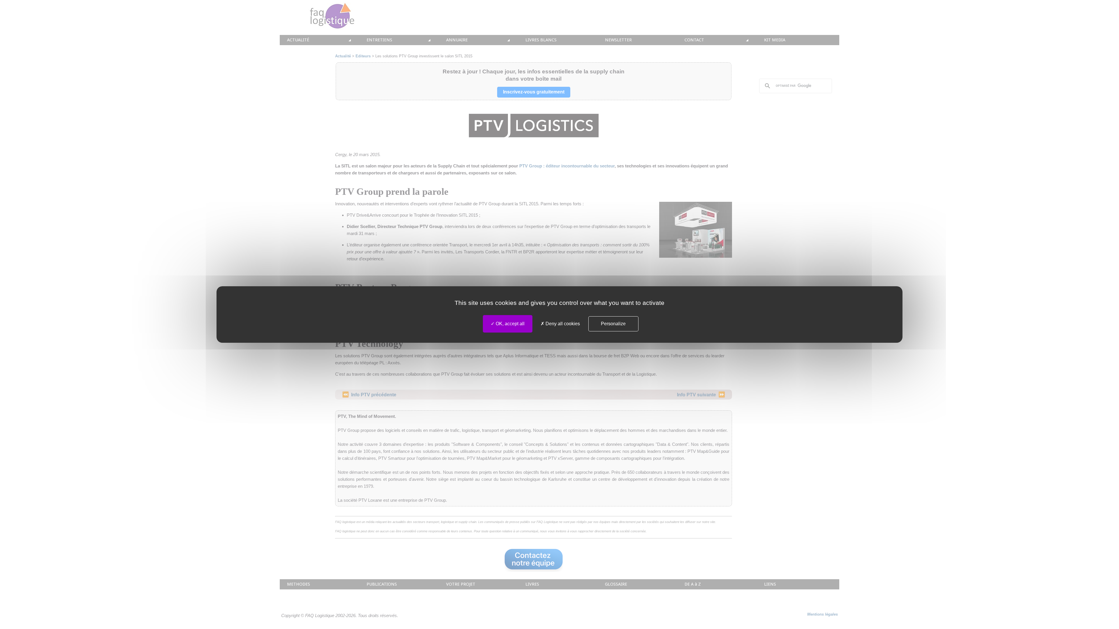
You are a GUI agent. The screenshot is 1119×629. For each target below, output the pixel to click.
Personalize (613, 323)
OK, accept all (510, 323)
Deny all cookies (562, 323)
